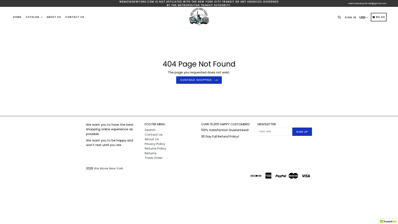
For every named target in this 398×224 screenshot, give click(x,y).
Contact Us (74, 17)
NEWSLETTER (267, 124)
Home (17, 17)
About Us (54, 17)
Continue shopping (196, 80)
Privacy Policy (155, 144)
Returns (151, 153)
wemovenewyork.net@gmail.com (367, 3)
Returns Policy (155, 148)
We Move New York (108, 168)
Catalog (33, 17)
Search (150, 130)
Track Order (154, 158)
